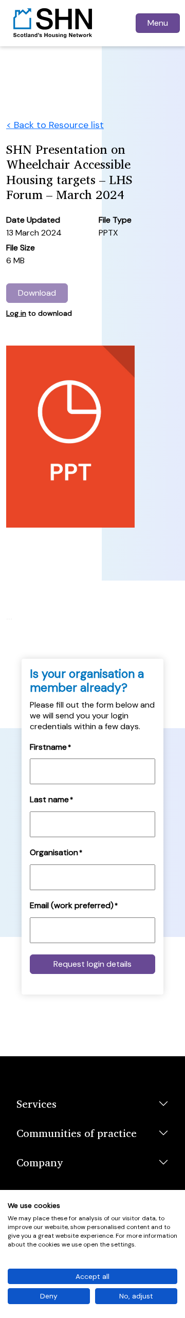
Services (36, 1103)
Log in (16, 313)
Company (39, 1162)
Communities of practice (76, 1133)
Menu (157, 22)
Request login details (92, 964)
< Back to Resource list (55, 125)
